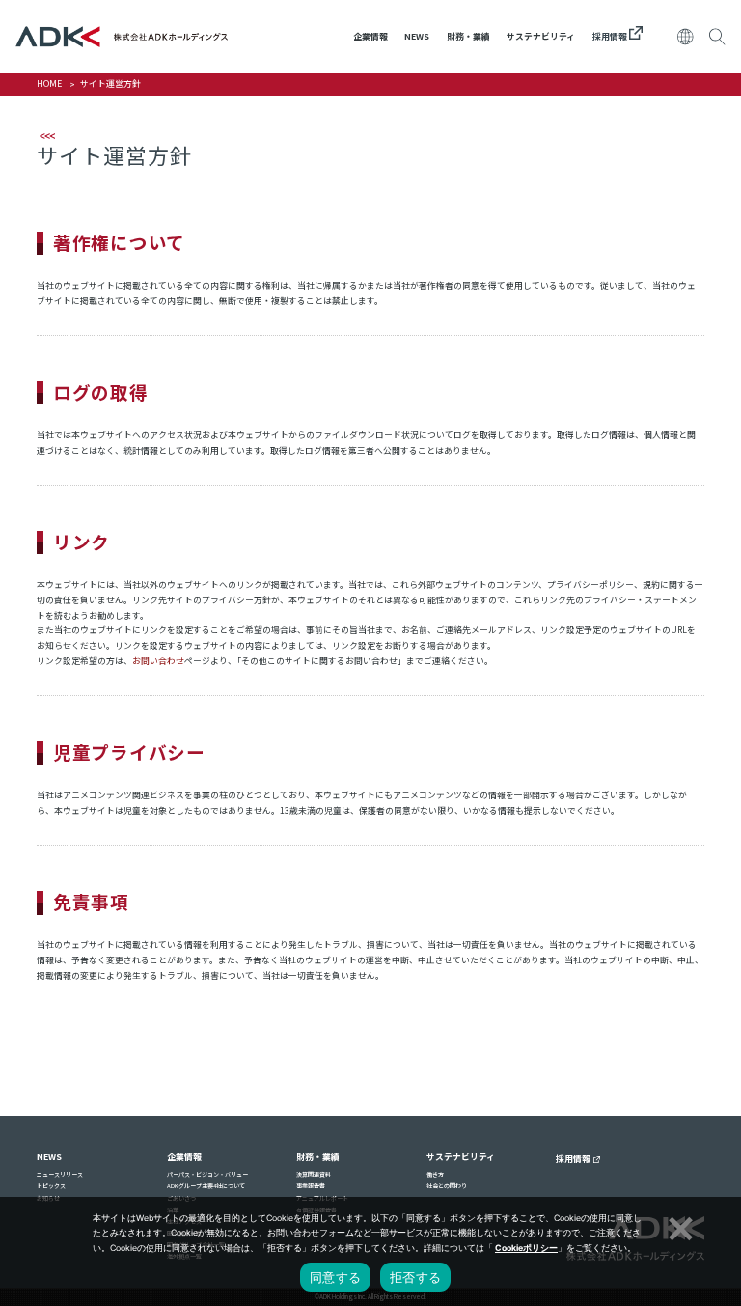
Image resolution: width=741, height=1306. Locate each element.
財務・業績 (468, 36)
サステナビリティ (541, 36)
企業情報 (370, 36)
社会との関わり (446, 1185)
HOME (49, 83)
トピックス (51, 1185)
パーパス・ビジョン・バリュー (207, 1174)
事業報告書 (310, 1185)
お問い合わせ (158, 660)
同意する (335, 1277)
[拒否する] (678, 1225)
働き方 (435, 1174)
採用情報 (610, 36)
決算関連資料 (313, 1174)
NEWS (416, 36)
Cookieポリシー (526, 1248)
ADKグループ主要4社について (206, 1185)
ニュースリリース (60, 1174)
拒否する (415, 1277)
